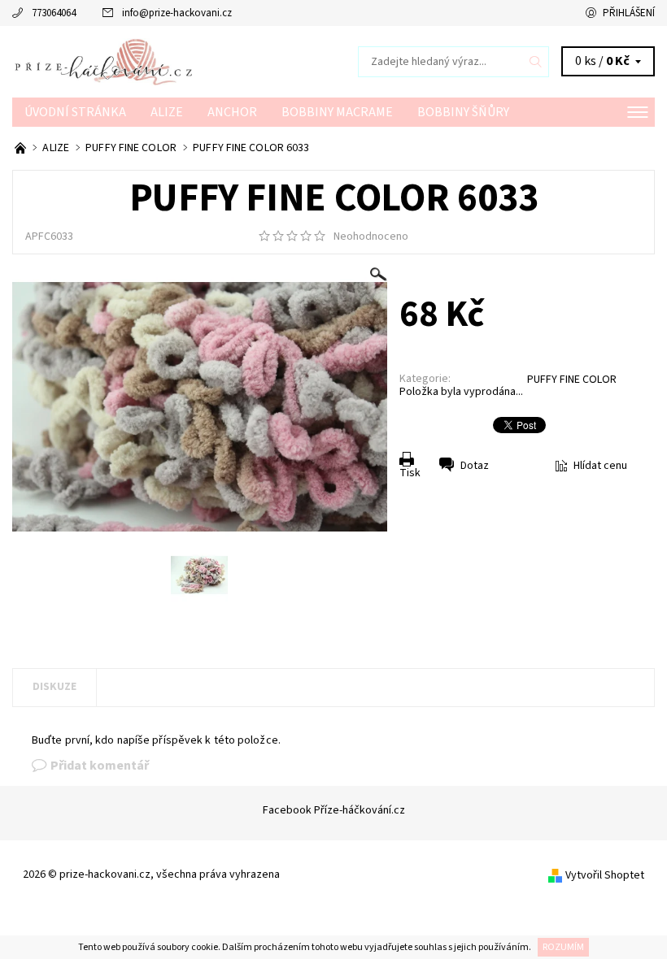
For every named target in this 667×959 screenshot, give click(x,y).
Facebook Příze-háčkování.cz (334, 810)
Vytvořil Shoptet (604, 875)
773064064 (54, 13)
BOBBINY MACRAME (337, 112)
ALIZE (166, 112)
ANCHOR (232, 112)
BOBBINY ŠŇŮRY (463, 112)
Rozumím (563, 947)
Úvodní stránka (75, 112)
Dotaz (474, 466)
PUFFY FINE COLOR (572, 379)
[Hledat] (536, 61)
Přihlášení (629, 13)
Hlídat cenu (600, 466)
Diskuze (54, 687)
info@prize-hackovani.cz (177, 13)
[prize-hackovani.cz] (173, 61)
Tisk (410, 473)
